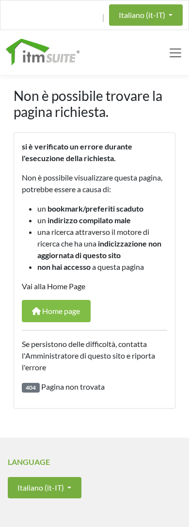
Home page (60, 310)
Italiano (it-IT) (143, 14)
